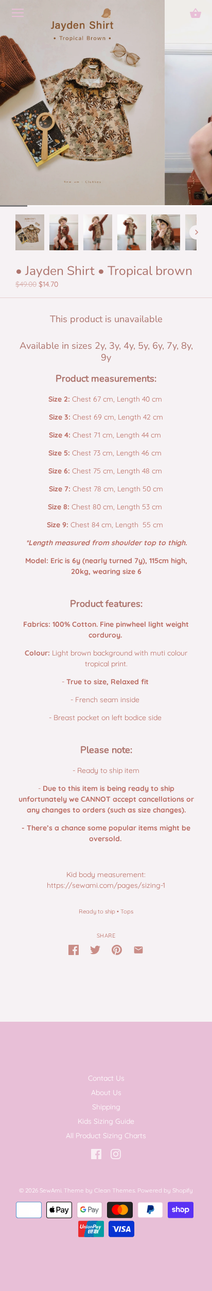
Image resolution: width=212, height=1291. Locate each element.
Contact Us (106, 1078)
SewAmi (50, 1190)
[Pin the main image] (117, 949)
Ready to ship (97, 911)
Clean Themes (114, 1190)
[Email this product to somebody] (138, 949)
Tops (126, 911)
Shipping (106, 1106)
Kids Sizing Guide (106, 1121)
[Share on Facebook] (73, 949)
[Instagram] (116, 1153)
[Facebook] (96, 1153)
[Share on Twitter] (95, 949)
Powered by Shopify (165, 1190)
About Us (106, 1092)
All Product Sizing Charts (106, 1135)
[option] (29, 232)
